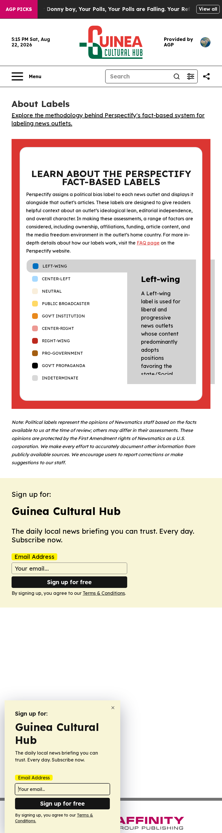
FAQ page (148, 243)
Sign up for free (69, 582)
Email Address (34, 556)
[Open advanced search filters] (190, 76)
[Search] (177, 76)
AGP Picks (19, 9)
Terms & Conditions (104, 593)
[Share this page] (206, 76)
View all (208, 9)
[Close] (113, 707)
